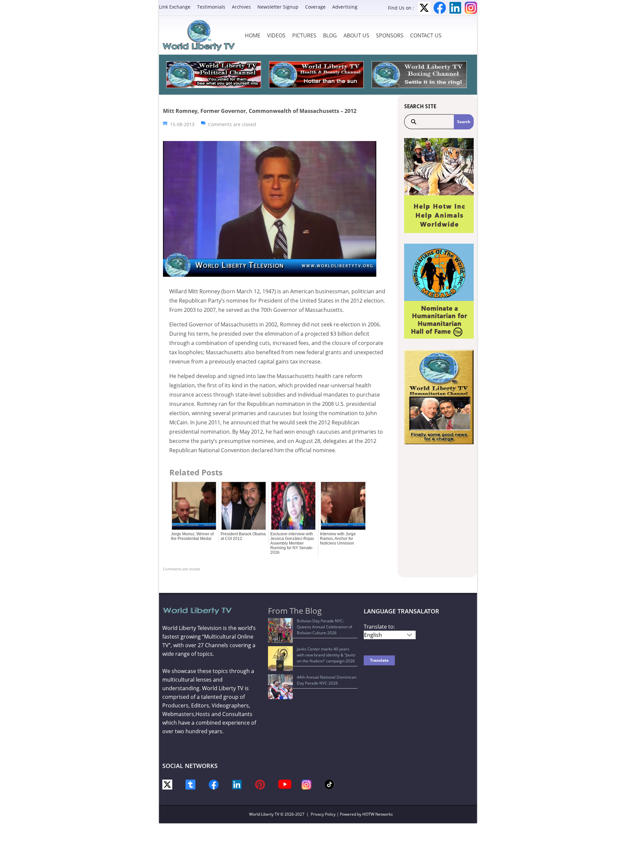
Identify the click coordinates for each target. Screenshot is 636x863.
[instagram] (306, 784)
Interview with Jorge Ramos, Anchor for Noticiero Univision (338, 539)
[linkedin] (237, 784)
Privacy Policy (323, 814)
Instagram (471, 8)
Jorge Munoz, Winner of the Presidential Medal (192, 536)
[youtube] (285, 783)
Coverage (315, 7)
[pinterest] (260, 784)
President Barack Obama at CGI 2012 (243, 536)
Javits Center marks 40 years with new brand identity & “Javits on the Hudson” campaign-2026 (326, 655)
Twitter (424, 8)
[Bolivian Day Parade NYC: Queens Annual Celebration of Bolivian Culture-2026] (280, 630)
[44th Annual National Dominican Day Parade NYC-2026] (280, 686)
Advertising (344, 7)
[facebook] (214, 784)
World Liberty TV (264, 814)
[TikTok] (330, 783)
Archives (241, 7)
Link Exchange (174, 7)
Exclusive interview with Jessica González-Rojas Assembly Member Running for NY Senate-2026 (292, 543)
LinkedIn (455, 8)
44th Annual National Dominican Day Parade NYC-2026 (326, 680)
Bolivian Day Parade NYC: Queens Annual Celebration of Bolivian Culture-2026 (324, 627)
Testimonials (211, 7)
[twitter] (167, 784)
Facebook (440, 8)
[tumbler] (190, 784)
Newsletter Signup (277, 7)
